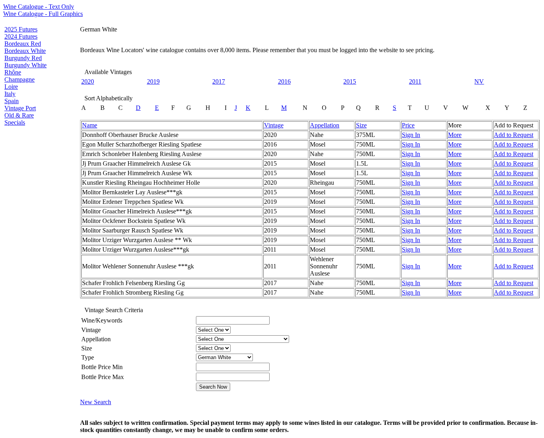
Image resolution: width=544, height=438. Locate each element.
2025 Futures (20, 29)
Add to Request (513, 134)
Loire (11, 86)
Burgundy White (25, 65)
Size (361, 125)
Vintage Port (20, 108)
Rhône (12, 72)
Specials (14, 122)
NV (479, 81)
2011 (415, 81)
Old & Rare (19, 115)
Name (89, 125)
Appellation (324, 125)
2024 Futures (20, 36)
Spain (11, 101)
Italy (10, 93)
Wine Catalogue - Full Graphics (43, 13)
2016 (284, 81)
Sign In (411, 134)
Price (408, 125)
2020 (87, 81)
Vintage (274, 125)
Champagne (19, 79)
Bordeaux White (25, 50)
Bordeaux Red (22, 43)
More (455, 134)
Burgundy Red (23, 58)
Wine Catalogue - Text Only (38, 6)
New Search (95, 402)
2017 (218, 81)
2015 (349, 81)
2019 (153, 81)
